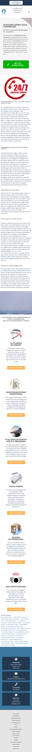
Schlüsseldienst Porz (21, 630)
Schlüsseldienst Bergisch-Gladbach (10, 619)
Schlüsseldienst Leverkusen (20, 617)
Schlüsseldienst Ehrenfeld (23, 628)
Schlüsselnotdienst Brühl (15, 639)
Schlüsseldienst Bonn (6, 617)
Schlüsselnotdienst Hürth (7, 643)
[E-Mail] (16, 673)
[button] (29, 11)
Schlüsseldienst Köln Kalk (7, 637)
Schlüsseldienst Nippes (7, 632)
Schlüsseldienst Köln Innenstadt (15, 626)
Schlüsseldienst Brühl (10, 621)
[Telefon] (16, 684)
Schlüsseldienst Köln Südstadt (15, 635)
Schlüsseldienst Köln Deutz (8, 630)
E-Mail (16, 677)
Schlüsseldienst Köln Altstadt (8, 628)
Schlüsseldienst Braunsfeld (8, 634)
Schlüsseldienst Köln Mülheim (21, 632)
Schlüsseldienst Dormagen (14, 622)
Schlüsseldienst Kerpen (12, 624)
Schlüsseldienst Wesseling (8, 645)
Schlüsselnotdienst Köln (7, 641)
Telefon (16, 687)
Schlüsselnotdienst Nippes (21, 641)
